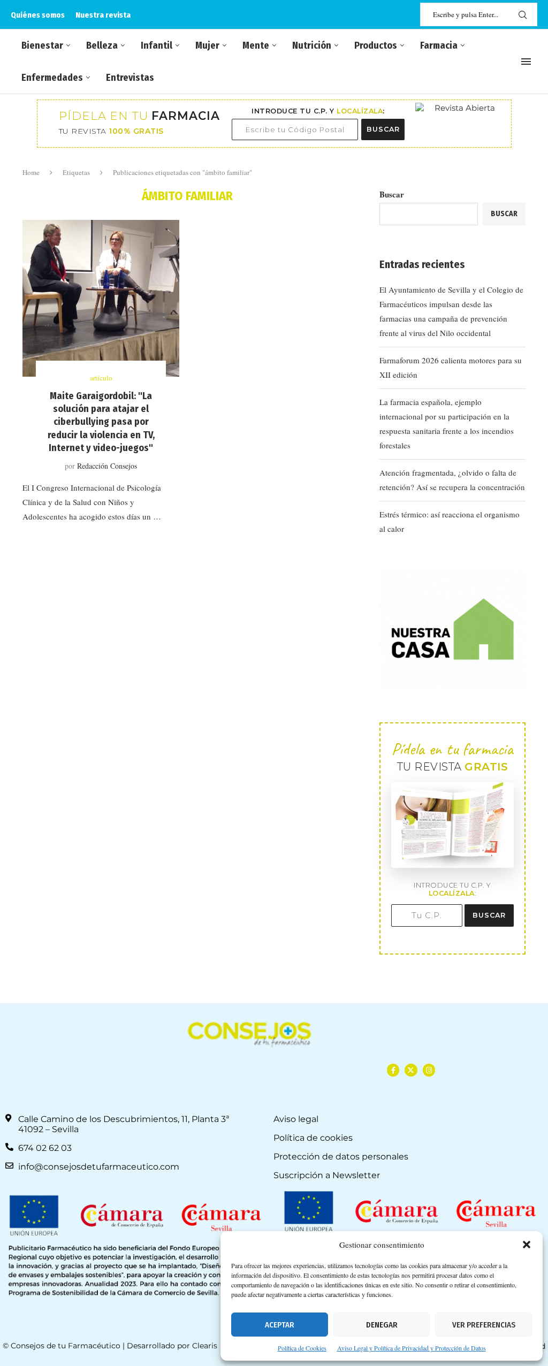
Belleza (102, 45)
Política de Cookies (302, 1348)
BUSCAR (383, 129)
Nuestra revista (103, 15)
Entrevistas (130, 77)
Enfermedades (52, 77)
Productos (375, 45)
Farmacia (439, 45)
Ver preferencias (483, 1325)
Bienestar (42, 45)
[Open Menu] (526, 61)
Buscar (391, 194)
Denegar (382, 1325)
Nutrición (311, 45)
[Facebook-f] (393, 1070)
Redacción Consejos (107, 466)
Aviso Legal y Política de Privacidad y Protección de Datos (411, 1348)
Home (31, 172)
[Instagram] (429, 1070)
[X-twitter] (411, 1070)
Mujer (207, 45)
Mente (255, 45)
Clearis (204, 1345)
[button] (526, 1244)
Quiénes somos (38, 15)
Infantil (156, 45)
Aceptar (279, 1325)
